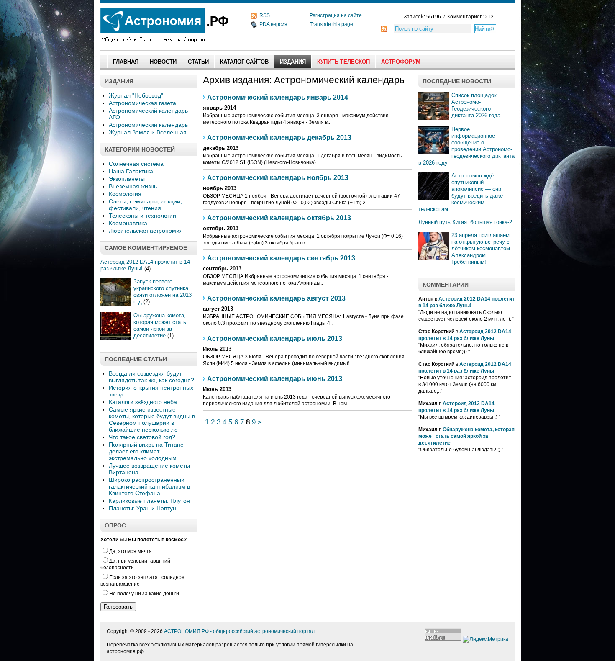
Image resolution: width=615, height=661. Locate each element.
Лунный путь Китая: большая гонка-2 (465, 222)
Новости (163, 62)
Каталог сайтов (244, 62)
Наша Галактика (131, 171)
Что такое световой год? (142, 437)
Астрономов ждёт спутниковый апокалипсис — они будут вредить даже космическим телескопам (460, 192)
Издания (293, 62)
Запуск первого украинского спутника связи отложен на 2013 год (162, 291)
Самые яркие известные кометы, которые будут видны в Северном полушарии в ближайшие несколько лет (152, 419)
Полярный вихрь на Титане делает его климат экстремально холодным (146, 451)
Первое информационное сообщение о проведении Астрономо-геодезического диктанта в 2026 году (466, 146)
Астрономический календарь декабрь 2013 (279, 137)
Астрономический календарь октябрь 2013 (279, 217)
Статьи (198, 62)
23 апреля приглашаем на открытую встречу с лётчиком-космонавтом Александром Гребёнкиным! (480, 248)
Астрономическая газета (142, 103)
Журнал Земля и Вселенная (148, 132)
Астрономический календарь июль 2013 (274, 338)
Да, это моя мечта (130, 551)
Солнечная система (136, 163)
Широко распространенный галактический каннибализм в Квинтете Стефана (149, 486)
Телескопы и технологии (142, 215)
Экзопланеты (127, 178)
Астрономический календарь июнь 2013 (274, 378)
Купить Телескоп (343, 62)
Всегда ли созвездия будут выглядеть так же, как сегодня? (151, 376)
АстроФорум (400, 62)
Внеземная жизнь (133, 186)
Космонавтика (128, 223)
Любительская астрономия (146, 230)
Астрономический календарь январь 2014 (277, 97)
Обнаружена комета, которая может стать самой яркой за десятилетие (159, 325)
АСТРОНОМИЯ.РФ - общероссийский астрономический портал (239, 631)
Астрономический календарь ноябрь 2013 (277, 177)
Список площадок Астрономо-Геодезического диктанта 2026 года (475, 105)
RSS (264, 15)
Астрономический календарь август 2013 (276, 298)
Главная (125, 62)
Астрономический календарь (148, 124)
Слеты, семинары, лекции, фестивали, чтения (145, 204)
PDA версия (273, 24)
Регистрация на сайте (336, 15)
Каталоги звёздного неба (143, 402)
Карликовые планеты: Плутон (149, 500)
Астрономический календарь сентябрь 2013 (281, 258)
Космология (125, 193)
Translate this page (331, 24)
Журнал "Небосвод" (136, 95)
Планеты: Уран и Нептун (142, 508)
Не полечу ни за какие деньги (144, 594)
